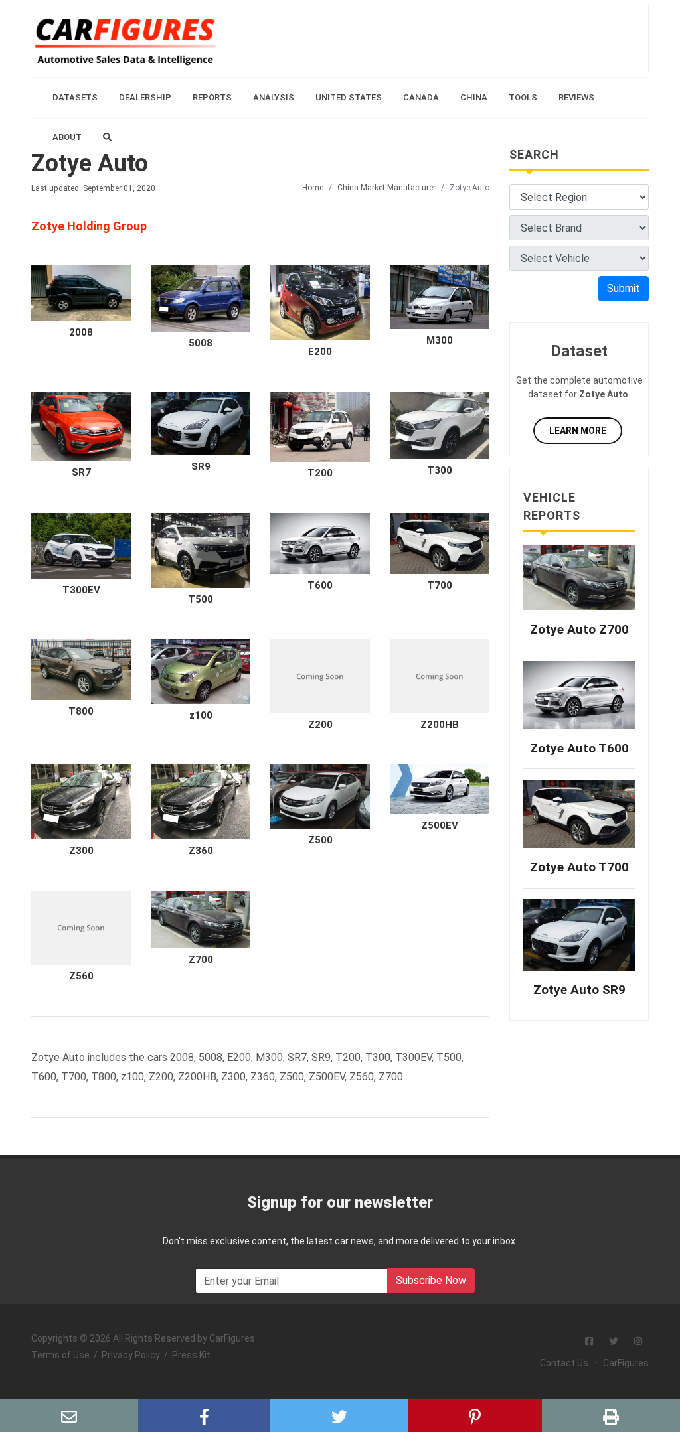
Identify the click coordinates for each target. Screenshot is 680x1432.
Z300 (81, 851)
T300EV (81, 590)
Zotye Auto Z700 (579, 629)
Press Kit (191, 1355)
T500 (200, 599)
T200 (320, 473)
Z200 (320, 725)
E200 (320, 352)
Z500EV (439, 825)
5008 (200, 343)
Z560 (81, 976)
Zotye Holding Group (89, 226)
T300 (439, 470)
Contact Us (564, 1363)
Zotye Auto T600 (579, 748)
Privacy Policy (131, 1355)
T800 (81, 711)
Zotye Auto (89, 163)
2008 (81, 332)
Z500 (320, 840)
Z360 (201, 851)
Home (312, 187)
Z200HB (439, 725)
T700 (439, 585)
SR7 (81, 472)
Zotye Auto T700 (579, 867)
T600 (320, 585)
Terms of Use (60, 1355)
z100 (200, 715)
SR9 (201, 466)
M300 (439, 340)
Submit (623, 288)
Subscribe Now (431, 1280)
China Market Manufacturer (386, 187)
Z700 (201, 960)
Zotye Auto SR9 (579, 989)
